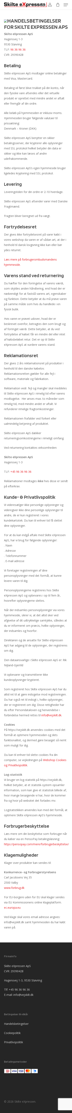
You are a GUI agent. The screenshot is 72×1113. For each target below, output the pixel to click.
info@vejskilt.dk (51, 715)
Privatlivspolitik (13, 1042)
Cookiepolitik (12, 1033)
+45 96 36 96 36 (21, 472)
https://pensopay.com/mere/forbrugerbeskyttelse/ (36, 844)
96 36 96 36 (18, 49)
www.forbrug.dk (14, 888)
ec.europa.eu (12, 907)
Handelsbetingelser (16, 1024)
